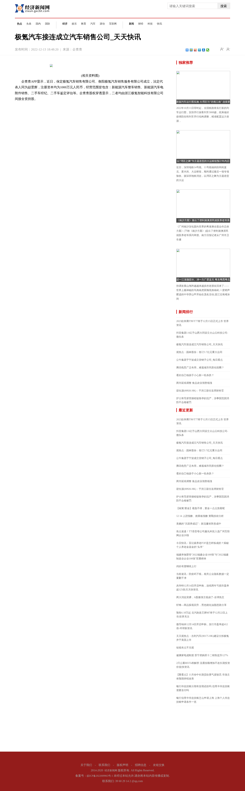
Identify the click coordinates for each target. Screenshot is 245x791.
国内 (38, 23)
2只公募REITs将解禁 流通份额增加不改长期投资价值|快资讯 (203, 665)
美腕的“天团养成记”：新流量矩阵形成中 (198, 523)
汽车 (92, 23)
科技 (150, 23)
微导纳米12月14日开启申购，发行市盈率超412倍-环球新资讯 (202, 626)
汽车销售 (40, 105)
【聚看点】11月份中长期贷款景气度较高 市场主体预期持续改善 (203, 676)
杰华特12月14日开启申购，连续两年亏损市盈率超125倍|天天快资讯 (202, 587)
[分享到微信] (207, 50)
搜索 (223, 6)
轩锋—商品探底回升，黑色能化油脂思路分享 (201, 605)
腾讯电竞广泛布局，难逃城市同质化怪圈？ (200, 367)
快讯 (159, 23)
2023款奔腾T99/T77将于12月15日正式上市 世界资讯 (202, 323)
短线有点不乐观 (185, 647)
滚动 (102, 23)
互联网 (113, 23)
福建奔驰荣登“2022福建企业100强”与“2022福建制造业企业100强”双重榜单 (202, 556)
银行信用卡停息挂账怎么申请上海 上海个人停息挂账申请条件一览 (203, 700)
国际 (47, 23)
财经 (140, 23)
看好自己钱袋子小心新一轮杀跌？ (195, 375)
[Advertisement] (203, 728)
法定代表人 (52, 105)
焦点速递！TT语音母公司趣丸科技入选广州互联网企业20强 (203, 533)
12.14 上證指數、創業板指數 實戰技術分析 (200, 516)
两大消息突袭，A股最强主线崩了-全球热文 (200, 597)
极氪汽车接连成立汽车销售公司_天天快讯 (199, 344)
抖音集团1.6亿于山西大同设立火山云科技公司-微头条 (202, 334)
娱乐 (74, 23)
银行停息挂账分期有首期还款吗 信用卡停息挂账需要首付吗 (203, 688)
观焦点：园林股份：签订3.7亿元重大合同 (199, 352)
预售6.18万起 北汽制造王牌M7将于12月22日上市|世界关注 (202, 614)
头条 (28, 23)
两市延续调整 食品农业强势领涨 (194, 383)
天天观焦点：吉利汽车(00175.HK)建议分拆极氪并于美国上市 (202, 638)
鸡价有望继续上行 (186, 566)
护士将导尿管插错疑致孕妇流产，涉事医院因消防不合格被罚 (202, 400)
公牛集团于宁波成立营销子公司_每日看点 (199, 360)
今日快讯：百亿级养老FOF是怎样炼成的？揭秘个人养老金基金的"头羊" (202, 545)
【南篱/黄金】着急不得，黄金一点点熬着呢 (200, 508)
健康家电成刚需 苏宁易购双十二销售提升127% (202, 655)
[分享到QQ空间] (191, 50)
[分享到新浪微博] (195, 50)
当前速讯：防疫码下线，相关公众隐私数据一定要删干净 (202, 576)
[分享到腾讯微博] (199, 50)
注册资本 (65, 105)
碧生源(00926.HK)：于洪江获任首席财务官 (200, 390)
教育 (83, 23)
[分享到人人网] (203, 50)
